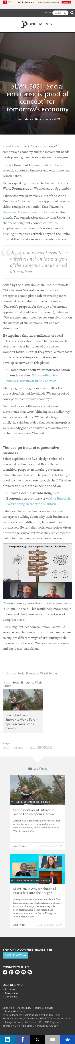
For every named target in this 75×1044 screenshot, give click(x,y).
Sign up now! (14, 955)
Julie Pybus (23, 119)
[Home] (37, 24)
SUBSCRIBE (60, 13)
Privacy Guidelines (15, 1011)
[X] (37, 1039)
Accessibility (24, 1008)
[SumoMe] (67, 1039)
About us (10, 989)
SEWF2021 (45, 748)
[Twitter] (5, 972)
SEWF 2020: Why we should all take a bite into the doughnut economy (34, 893)
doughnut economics (18, 748)
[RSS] (29, 972)
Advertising (11, 993)
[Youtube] (17, 972)
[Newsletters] (23, 972)
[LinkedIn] (7, 1039)
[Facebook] (11, 972)
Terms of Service (44, 1008)
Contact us (11, 996)
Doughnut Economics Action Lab (26, 212)
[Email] (52, 1039)
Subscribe (8, 1008)
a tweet (45, 388)
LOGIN (47, 12)
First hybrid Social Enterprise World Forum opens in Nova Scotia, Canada (21, 721)
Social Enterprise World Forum (23, 684)
